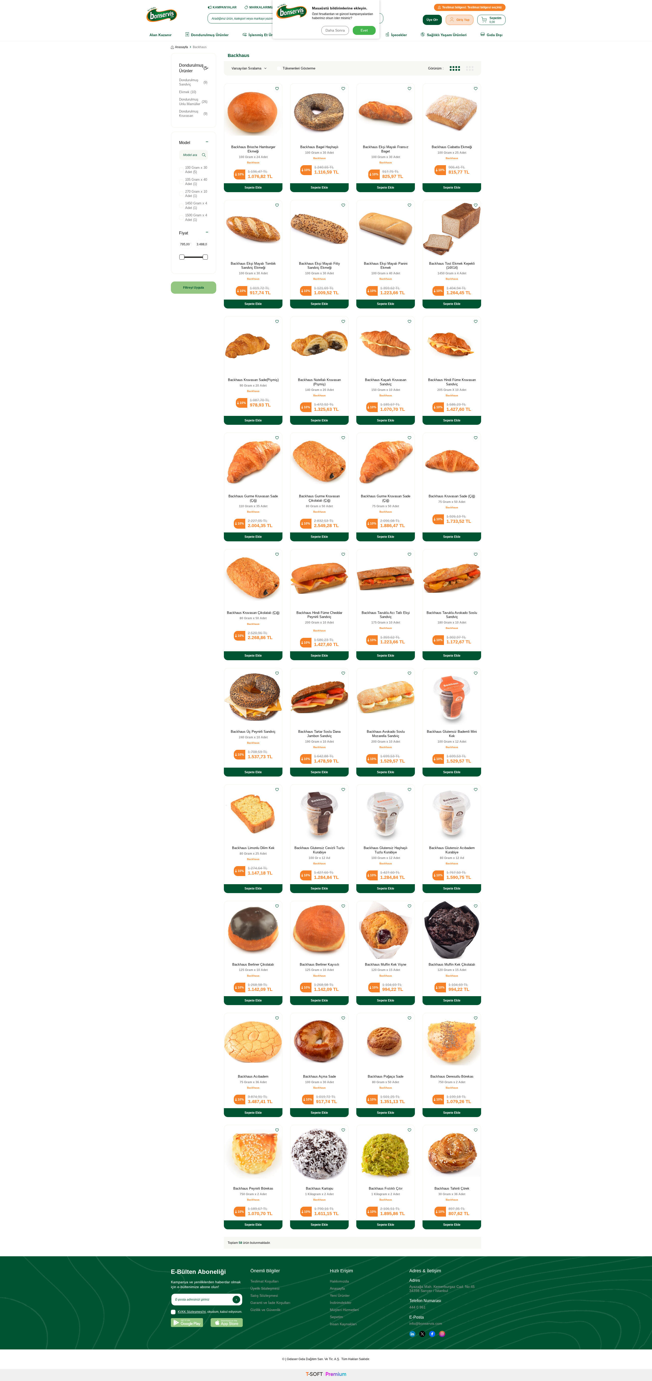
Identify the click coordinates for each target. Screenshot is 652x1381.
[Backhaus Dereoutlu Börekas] (452, 1042)
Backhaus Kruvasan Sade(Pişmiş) (253, 380)
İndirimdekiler (340, 1303)
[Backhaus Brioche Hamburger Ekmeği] (253, 112)
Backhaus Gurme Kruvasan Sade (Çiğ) (253, 498)
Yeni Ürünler (340, 1295)
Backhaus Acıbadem (253, 1076)
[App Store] (227, 1322)
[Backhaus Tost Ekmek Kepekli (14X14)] (452, 229)
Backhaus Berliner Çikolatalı (253, 964)
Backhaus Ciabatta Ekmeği (452, 147)
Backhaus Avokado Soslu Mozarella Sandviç (386, 734)
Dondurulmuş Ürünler (193, 68)
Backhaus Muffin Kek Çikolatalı (452, 964)
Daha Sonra (335, 30)
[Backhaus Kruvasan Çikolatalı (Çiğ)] (253, 578)
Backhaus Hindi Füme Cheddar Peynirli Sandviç (319, 615)
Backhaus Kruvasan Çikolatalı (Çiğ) (253, 613)
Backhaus (253, 162)
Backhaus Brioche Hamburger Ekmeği (253, 149)
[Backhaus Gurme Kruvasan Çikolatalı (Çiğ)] (319, 461)
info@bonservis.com (425, 1323)
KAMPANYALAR (225, 7)
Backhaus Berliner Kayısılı (319, 964)
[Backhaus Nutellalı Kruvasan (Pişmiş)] (319, 345)
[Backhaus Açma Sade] (319, 1042)
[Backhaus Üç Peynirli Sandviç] (253, 697)
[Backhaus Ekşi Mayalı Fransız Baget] (385, 112)
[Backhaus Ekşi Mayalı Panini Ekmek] (385, 229)
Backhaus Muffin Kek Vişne (385, 964)
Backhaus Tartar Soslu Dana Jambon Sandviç (319, 734)
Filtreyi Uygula (193, 287)
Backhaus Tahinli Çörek (451, 1188)
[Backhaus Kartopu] (319, 1154)
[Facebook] (432, 1334)
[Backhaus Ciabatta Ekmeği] (452, 112)
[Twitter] (422, 1334)
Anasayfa (181, 47)
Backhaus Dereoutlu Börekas (451, 1076)
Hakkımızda (339, 1281)
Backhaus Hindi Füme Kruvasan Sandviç (452, 382)
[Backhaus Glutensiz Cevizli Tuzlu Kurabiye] (319, 813)
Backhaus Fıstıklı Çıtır (385, 1188)
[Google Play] (187, 1322)
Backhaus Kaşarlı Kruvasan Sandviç (385, 382)
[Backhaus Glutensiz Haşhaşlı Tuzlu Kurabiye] (385, 813)
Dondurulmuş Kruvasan (193, 113)
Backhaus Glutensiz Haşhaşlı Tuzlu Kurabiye (386, 850)
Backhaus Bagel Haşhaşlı (319, 147)
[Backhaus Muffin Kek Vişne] (385, 930)
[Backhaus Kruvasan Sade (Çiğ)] (452, 461)
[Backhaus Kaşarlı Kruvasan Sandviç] (385, 345)
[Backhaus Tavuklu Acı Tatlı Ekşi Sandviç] (385, 578)
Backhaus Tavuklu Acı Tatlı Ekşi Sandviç (386, 615)
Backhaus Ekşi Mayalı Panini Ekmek (386, 266)
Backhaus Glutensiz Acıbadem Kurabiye (452, 850)
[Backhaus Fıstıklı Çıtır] (385, 1154)
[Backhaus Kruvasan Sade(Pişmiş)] (253, 345)
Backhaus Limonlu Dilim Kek (253, 848)
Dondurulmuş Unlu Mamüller (193, 101)
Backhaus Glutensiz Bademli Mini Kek (452, 734)
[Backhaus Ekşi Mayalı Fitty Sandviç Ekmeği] (319, 229)
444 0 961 (417, 1307)
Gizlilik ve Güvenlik (265, 1310)
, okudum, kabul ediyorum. (210, 1312)
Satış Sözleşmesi (264, 1295)
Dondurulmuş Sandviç (193, 82)
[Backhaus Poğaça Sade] (385, 1042)
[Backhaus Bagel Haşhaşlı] (319, 112)
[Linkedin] (412, 1334)
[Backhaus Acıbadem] (253, 1042)
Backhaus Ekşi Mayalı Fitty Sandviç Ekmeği (319, 266)
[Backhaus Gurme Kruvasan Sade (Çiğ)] (253, 461)
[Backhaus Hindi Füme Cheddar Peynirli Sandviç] (319, 578)
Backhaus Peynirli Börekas (253, 1188)
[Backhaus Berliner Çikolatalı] (253, 930)
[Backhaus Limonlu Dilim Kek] (253, 813)
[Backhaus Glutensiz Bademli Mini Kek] (452, 697)
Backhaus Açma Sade (319, 1076)
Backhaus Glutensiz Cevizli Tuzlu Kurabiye (319, 850)
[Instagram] (442, 1334)
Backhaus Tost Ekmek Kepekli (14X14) (452, 266)
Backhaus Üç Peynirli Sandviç (253, 732)
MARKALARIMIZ (261, 7)
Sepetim (336, 1317)
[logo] (161, 14)
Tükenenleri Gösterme (299, 68)
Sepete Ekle (253, 187)
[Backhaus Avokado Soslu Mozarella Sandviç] (385, 697)
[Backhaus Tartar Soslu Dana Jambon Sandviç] (319, 697)
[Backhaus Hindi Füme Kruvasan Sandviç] (452, 345)
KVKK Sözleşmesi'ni (192, 1312)
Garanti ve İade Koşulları (270, 1303)
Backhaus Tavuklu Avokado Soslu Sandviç (452, 615)
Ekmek (187, 92)
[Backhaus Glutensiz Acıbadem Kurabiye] (452, 813)
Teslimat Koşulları (264, 1281)
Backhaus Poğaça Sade (385, 1076)
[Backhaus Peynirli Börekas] (253, 1154)
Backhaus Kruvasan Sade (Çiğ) (452, 496)
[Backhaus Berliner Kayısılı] (319, 930)
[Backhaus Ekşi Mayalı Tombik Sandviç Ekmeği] (253, 229)
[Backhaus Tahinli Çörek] (452, 1154)
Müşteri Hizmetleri (344, 1310)
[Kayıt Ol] (236, 1299)
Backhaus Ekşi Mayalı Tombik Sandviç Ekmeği (253, 266)
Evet (364, 30)
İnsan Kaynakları (343, 1324)
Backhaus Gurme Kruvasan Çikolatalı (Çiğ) (319, 498)
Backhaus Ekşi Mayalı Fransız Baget (386, 149)
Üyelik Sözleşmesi (264, 1288)
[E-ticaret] (326, 1375)
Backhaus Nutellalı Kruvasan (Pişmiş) (319, 382)
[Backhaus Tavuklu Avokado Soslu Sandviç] (452, 578)
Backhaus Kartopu (319, 1188)
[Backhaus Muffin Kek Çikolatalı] (452, 930)
